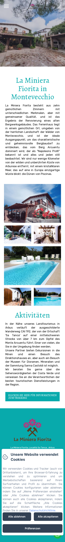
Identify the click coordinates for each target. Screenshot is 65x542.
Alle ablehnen (17, 516)
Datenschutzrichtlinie (42, 510)
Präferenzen (32, 528)
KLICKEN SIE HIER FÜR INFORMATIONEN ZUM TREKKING (32, 396)
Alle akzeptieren (48, 516)
